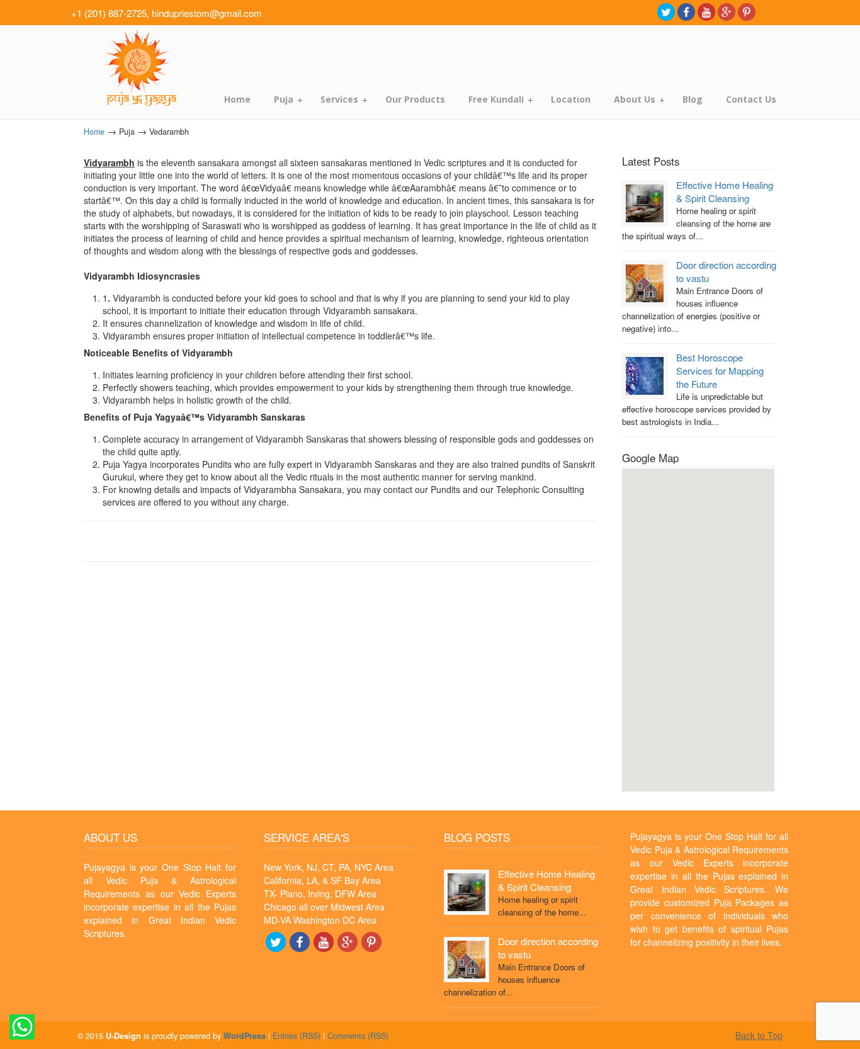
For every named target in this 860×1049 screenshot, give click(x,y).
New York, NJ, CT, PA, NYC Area (328, 867)
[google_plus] (726, 10)
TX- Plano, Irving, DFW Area (320, 893)
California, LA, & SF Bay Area (322, 880)
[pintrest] (746, 10)
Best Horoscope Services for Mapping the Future (720, 370)
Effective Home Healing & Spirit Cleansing (724, 191)
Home (94, 131)
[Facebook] (686, 10)
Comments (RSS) (357, 1035)
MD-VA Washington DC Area (320, 920)
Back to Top (759, 1035)
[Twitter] (666, 10)
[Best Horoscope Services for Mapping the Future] (645, 374)
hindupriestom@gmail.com (207, 13)
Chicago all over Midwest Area (324, 906)
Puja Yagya (139, 67)
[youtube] (706, 10)
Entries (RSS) (296, 1035)
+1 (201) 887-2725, (110, 13)
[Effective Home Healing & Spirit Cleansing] (645, 202)
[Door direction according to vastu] (645, 282)
